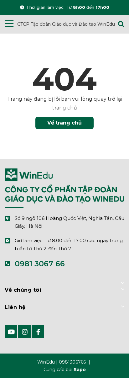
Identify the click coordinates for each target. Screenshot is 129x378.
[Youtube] (11, 331)
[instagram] (24, 331)
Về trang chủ (64, 123)
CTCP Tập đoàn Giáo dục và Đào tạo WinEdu (66, 24)
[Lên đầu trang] (108, 363)
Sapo (80, 369)
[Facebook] (38, 331)
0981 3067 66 (40, 263)
